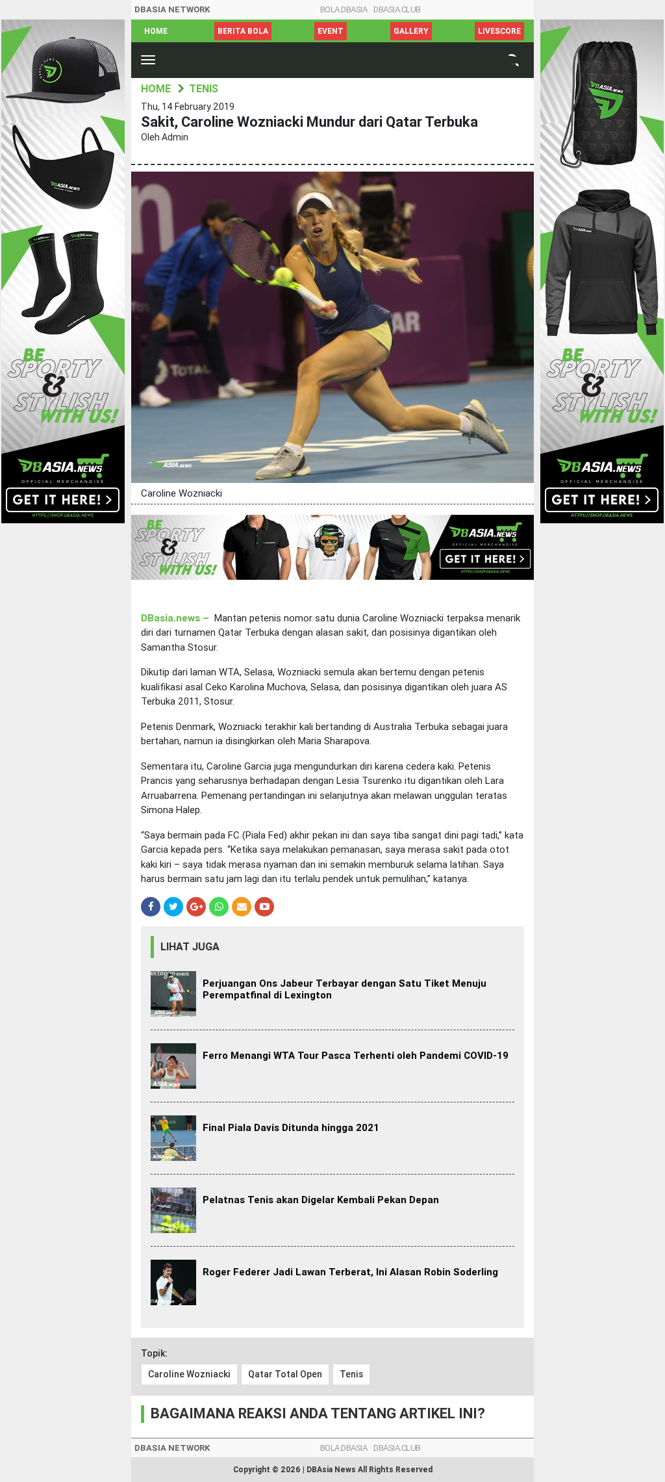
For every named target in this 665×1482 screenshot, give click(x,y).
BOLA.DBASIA (344, 9)
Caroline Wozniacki (189, 1374)
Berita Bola (243, 31)
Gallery (411, 31)
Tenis (351, 1374)
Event (331, 31)
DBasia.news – (175, 618)
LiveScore (499, 31)
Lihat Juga (190, 947)
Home (156, 31)
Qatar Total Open (285, 1374)
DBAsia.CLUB (397, 9)
